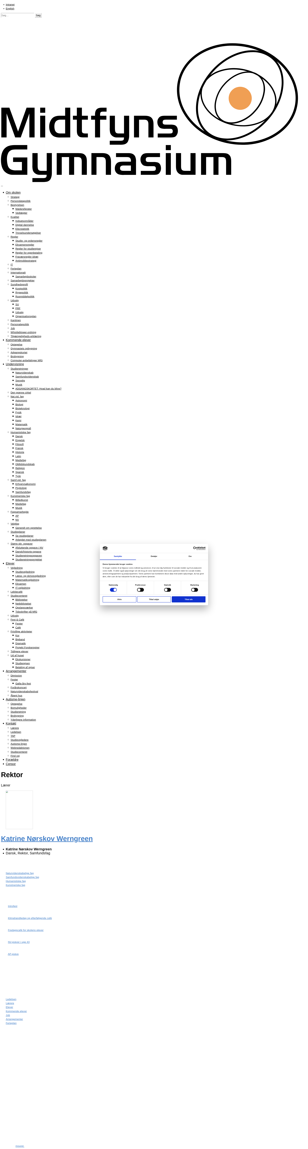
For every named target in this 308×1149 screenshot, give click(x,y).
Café (18, 627)
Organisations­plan (25, 316)
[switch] (140, 590)
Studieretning (18, 711)
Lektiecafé (16, 591)
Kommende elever (18, 340)
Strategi (15, 197)
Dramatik (20, 643)
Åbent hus (16, 695)
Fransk (19, 448)
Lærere (15, 728)
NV (17, 519)
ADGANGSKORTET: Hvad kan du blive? (38, 388)
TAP (13, 735)
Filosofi (19, 444)
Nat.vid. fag (17, 396)
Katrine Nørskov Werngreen (47, 838)
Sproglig (20, 380)
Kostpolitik (21, 288)
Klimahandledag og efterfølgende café (30, 918)
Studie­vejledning (25, 571)
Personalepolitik (20, 324)
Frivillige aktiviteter (21, 631)
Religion (20, 468)
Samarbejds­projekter (23, 280)
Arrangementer (16, 671)
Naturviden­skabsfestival (24, 691)
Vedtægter (21, 212)
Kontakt (11, 723)
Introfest (12, 906)
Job (13, 328)
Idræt (18, 416)
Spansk (19, 472)
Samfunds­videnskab (27, 376)
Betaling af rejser (25, 667)
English (10, 8)
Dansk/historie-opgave (28, 551)
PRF (17, 308)
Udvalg (15, 300)
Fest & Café (17, 619)
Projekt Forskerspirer (27, 647)
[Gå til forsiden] (154, 181)
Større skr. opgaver (22, 543)
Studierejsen (22, 663)
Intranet (10, 4)
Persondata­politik (21, 201)
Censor (11, 764)
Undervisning (15, 364)
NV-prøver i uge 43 (19, 942)
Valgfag (15, 523)
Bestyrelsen (17, 204)
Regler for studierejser (28, 248)
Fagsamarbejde (20, 511)
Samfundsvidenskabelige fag (22, 877)
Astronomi (21, 400)
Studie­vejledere (20, 739)
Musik (18, 384)
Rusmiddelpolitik (24, 296)
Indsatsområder (24, 220)
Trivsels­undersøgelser (28, 232)
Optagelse (16, 344)
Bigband (20, 639)
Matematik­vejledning (27, 579)
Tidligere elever (19, 651)
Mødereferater (23, 208)
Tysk (18, 476)
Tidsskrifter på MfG (26, 611)
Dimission (16, 675)
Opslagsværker (24, 607)
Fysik (18, 412)
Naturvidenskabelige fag (20, 873)
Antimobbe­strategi (25, 260)
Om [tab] (190, 556)
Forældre (12, 759)
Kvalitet (15, 217)
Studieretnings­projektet (28, 559)
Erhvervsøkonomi (25, 484)
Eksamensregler (24, 244)
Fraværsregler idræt (26, 256)
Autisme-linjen (15, 699)
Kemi (18, 420)
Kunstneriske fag (20, 496)
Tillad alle (189, 599)
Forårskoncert (19, 687)
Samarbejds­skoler (25, 276)
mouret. (20, 1146)
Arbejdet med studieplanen (30, 539)
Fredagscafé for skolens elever (26, 930)
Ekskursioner (22, 659)
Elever (10, 563)
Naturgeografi (23, 428)
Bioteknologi (22, 408)
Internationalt (18, 272)
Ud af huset (17, 655)
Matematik (21, 424)
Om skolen (13, 192)
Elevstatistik (22, 228)
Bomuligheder (19, 707)
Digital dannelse (24, 224)
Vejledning (17, 567)
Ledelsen (16, 731)
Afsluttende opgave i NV (29, 547)
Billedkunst (21, 500)
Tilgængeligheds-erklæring (26, 336)
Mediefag (20, 460)
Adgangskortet (19, 352)
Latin (18, 456)
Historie (19, 452)
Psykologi (21, 488)
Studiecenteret (19, 595)
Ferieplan (16, 268)
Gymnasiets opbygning (24, 348)
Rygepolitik (21, 292)
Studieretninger (19, 368)
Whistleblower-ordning (23, 332)
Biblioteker (21, 599)
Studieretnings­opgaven (28, 555)
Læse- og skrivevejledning (30, 575)
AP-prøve (13, 954)
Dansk (19, 436)
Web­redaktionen (20, 747)
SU (17, 304)
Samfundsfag (23, 492)
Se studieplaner (24, 535)
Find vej (15, 755)
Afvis (119, 599)
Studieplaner (18, 531)
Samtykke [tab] (118, 556)
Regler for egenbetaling (28, 252)
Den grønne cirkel (21, 392)
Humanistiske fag (21, 432)
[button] (38, 15)
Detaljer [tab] (154, 556)
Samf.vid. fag (18, 480)
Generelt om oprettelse (28, 527)
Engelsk (20, 440)
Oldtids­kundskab (25, 464)
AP (17, 515)
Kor (17, 635)
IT (12, 264)
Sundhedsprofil (19, 284)
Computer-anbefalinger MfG (27, 360)
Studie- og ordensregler (28, 240)
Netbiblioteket (23, 603)
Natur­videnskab (24, 372)
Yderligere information (23, 719)
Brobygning (17, 356)
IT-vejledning (22, 587)
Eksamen (20, 583)
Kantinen (16, 320)
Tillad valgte (154, 599)
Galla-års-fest (23, 683)
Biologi (19, 404)
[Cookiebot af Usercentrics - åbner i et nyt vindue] (194, 548)
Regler (14, 236)
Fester (19, 623)
